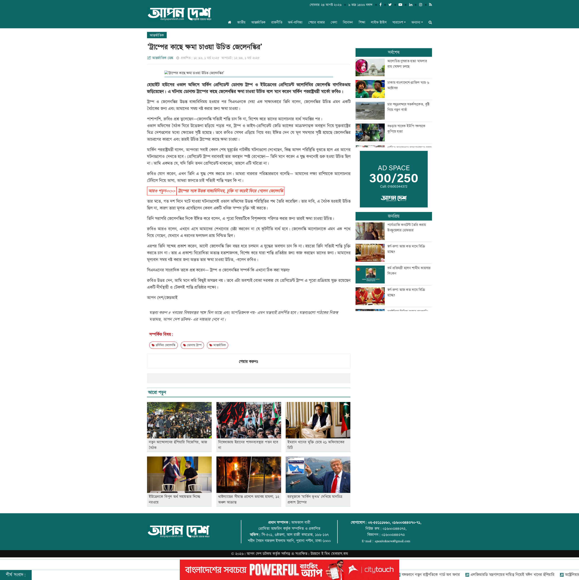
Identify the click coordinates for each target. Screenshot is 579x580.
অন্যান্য (415, 22)
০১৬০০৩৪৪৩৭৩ (393, 534)
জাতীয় (241, 22)
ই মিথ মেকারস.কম (334, 553)
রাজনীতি (276, 22)
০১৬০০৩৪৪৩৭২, (395, 528)
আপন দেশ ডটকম (259, 553)
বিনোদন (348, 22)
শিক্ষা (362, 22)
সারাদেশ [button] (397, 22)
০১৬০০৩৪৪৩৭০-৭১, (406, 522)
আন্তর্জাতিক (258, 22)
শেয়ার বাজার (316, 22)
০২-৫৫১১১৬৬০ (379, 522)
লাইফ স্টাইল (379, 22)
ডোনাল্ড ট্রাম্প (194, 345)
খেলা (334, 22)
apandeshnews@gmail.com (392, 541)
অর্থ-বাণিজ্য (295, 22)
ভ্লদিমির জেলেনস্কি (165, 345)
